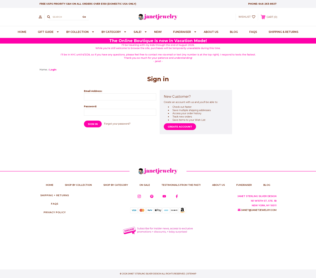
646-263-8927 (267, 3)
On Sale (144, 184)
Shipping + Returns (54, 195)
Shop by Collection (78, 184)
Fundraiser (244, 184)
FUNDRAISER (182, 31)
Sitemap (191, 273)
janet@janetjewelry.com (258, 210)
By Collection (77, 31)
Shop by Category (115, 184)
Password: (90, 106)
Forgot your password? (117, 123)
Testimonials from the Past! (181, 184)
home (49, 184)
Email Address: (93, 91)
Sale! (137, 31)
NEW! (158, 31)
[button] (158, 230)
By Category (111, 31)
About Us (211, 31)
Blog (234, 31)
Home (22, 31)
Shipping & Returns (283, 31)
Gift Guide (45, 31)
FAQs (253, 31)
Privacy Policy (55, 212)
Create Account (180, 126)
